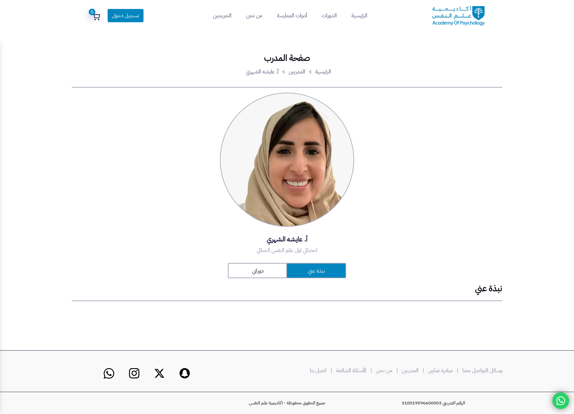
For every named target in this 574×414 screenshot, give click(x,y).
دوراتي (257, 271)
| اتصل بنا (322, 370)
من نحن (254, 16)
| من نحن (388, 370)
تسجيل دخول (125, 16)
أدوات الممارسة (292, 16)
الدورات (329, 16)
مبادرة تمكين (440, 370)
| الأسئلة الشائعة (355, 370)
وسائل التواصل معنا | (478, 370)
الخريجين (222, 16)
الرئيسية (359, 16)
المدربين (297, 72)
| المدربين (414, 370)
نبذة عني (316, 271)
